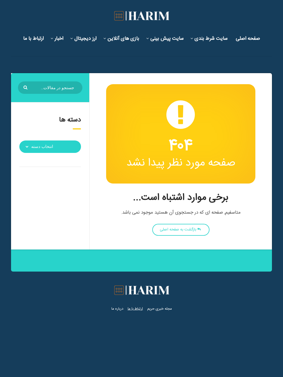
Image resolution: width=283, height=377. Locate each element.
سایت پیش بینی (167, 38)
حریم (150, 309)
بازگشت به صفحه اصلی (178, 229)
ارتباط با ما (33, 38)
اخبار (59, 38)
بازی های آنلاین (123, 38)
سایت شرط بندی (211, 38)
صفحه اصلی (248, 38)
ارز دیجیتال (85, 38)
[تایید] (26, 87)
